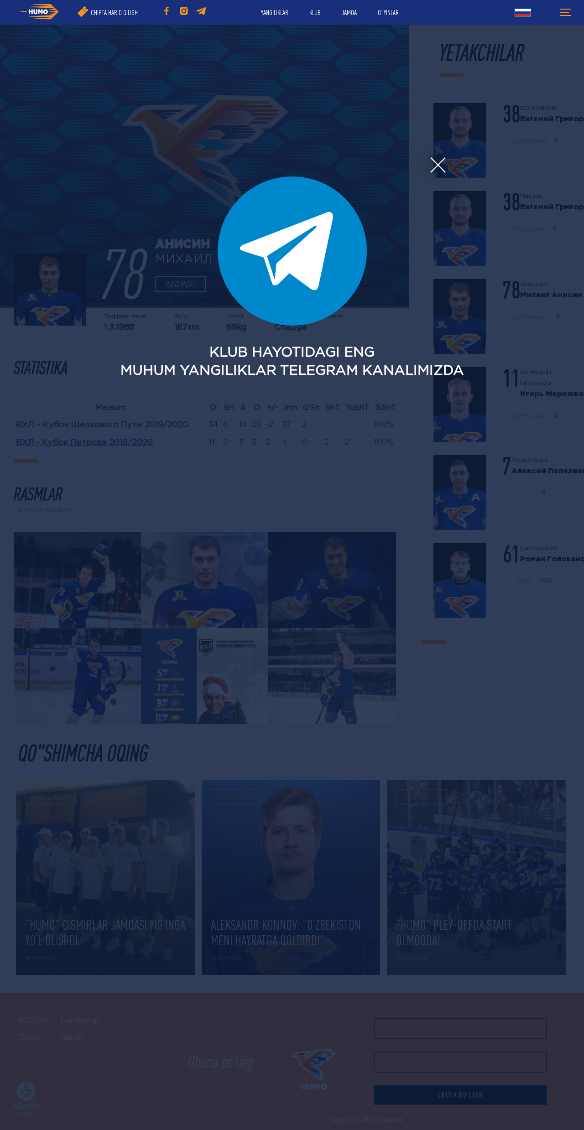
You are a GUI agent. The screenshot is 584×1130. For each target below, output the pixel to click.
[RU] (523, 14)
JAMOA (349, 12)
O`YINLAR (388, 12)
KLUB (315, 12)
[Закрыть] (437, 165)
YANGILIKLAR (274, 12)
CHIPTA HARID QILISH (114, 12)
